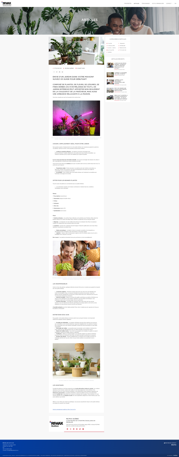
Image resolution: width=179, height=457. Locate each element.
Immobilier (122, 45)
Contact (169, 3)
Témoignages (146, 3)
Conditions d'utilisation (69, 455)
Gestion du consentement (81, 455)
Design (110, 52)
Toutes (110, 43)
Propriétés (127, 3)
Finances (122, 43)
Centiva (175, 455)
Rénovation (123, 47)
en (175, 3)
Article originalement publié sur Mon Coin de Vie (64, 409)
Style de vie (58, 68)
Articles (136, 3)
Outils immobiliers (158, 3)
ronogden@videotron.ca (12, 450)
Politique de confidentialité (57, 455)
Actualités (111, 50)
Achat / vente (112, 47)
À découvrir (111, 45)
